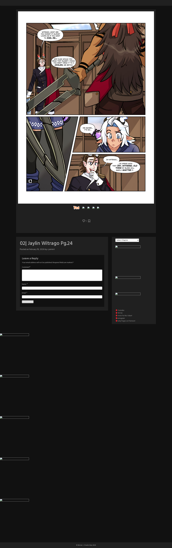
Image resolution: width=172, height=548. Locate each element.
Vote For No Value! (124, 315)
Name (24, 284)
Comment (25, 267)
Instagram (121, 318)
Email (24, 293)
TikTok (120, 313)
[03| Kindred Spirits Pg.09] (98, 208)
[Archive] (89, 208)
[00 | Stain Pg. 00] (76, 208)
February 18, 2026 (36, 249)
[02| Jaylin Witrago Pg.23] (83, 208)
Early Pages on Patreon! (126, 321)
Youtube (120, 310)
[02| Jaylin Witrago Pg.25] (94, 208)
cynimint (51, 249)
